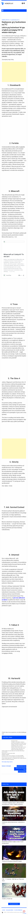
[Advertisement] (14, 72)
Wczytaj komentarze (14, 903)
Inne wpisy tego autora (7, 761)
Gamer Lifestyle (5, 19)
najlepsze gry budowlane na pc (21, 769)
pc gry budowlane (22, 771)
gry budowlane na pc (21, 766)
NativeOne (14, 901)
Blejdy (25, 913)
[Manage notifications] (24, 911)
